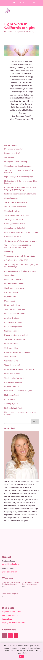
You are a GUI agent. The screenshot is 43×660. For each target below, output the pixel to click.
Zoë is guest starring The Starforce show (20, 271)
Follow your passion (12, 374)
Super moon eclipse (11, 331)
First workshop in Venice (13, 408)
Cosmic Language (11, 198)
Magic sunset (9, 301)
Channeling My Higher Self (14, 228)
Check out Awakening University (17, 352)
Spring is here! (10, 275)
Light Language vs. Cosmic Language (18, 177)
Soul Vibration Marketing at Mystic (18, 391)
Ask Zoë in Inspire (11, 292)
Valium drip (8, 251)
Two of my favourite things (14, 309)
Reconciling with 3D (12, 153)
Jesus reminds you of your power (17, 215)
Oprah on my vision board (14, 288)
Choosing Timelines (12, 211)
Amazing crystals (11, 403)
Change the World (21, 32)
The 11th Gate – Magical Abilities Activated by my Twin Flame (17, 246)
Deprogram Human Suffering (15, 162)
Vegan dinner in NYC (12, 365)
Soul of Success (10, 356)
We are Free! (9, 157)
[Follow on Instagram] (16, 635)
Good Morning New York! (14, 378)
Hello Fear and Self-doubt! (14, 314)
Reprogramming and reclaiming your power (21, 232)
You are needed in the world (15, 207)
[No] (40, 651)
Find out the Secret (11, 395)
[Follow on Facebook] (4, 635)
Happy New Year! (11, 344)
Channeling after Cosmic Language (18, 166)
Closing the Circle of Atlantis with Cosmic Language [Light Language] (20, 188)
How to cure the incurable (14, 284)
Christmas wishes (11, 348)
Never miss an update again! (15, 279)
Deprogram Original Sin (13, 149)
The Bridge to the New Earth (15, 202)
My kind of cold (10, 296)
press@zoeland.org (9, 572)
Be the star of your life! (13, 326)
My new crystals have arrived (15, 335)
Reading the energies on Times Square (19, 369)
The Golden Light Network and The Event (20, 241)
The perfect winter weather (15, 339)
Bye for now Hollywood (13, 382)
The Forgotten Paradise (13, 219)
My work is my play (11, 386)
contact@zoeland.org (10, 564)
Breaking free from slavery (14, 224)
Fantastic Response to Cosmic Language (20, 194)
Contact (25, 3)
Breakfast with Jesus (12, 237)
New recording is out (12, 305)
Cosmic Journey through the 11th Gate (19, 256)
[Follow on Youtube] (10, 635)
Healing (31, 32)
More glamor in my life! (13, 322)
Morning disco (9, 399)
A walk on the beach (12, 318)
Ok (21, 656)
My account (17, 3)
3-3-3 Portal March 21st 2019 (16, 260)
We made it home (11, 361)
